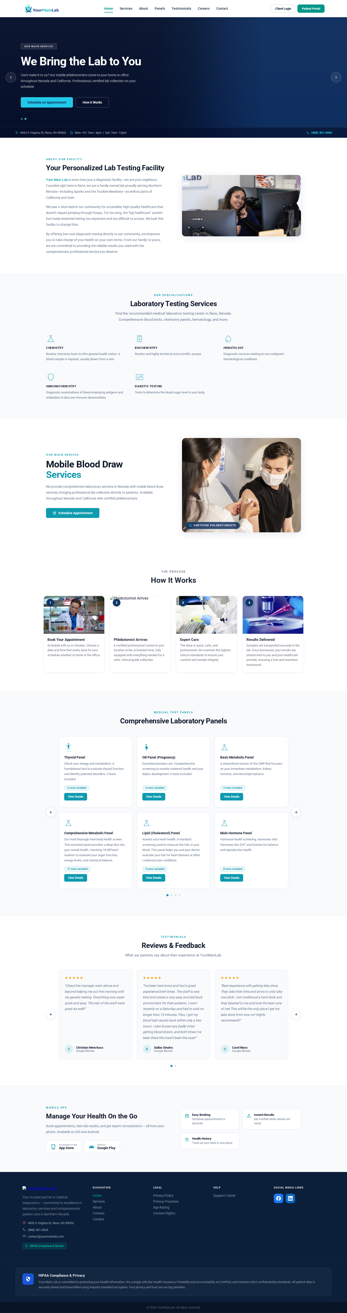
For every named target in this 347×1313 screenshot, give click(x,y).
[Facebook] (278, 1198)
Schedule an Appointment (46, 102)
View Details (75, 796)
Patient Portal (311, 8)
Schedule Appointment (73, 513)
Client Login (283, 8)
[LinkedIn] (290, 1198)
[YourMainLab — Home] (41, 8)
